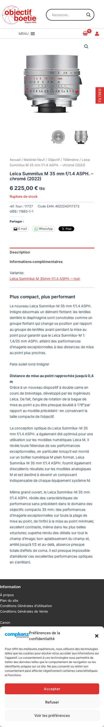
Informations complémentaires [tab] (36, 262)
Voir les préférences (52, 715)
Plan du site (9, 600)
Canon (5, 622)
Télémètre (71, 160)
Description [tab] (20, 252)
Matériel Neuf (34, 160)
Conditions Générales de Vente (24, 611)
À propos (7, 595)
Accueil (15, 160)
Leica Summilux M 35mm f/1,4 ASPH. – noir (45, 279)
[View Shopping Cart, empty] (85, 33)
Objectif (54, 160)
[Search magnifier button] (88, 14)
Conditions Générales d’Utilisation (26, 606)
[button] (96, 635)
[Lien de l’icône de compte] (97, 34)
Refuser (52, 702)
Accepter (52, 689)
